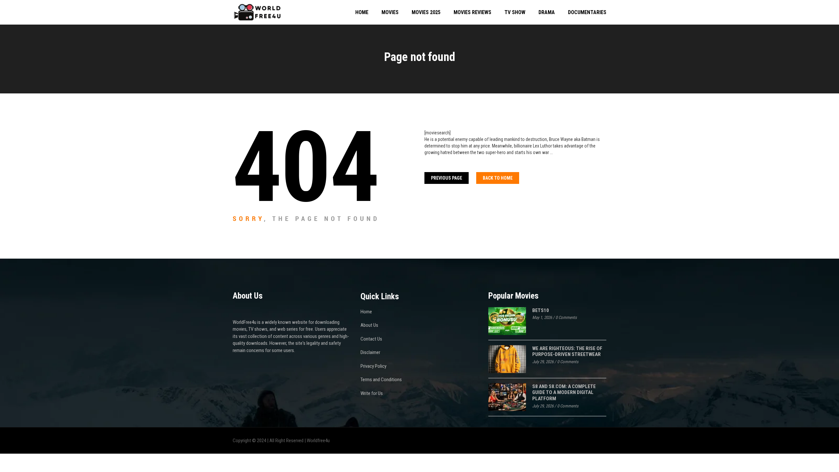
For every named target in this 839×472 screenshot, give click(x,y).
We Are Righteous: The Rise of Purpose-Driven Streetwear (567, 351)
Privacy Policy (373, 366)
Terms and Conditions (381, 380)
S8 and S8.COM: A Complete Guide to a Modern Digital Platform (564, 393)
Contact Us (371, 339)
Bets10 (540, 310)
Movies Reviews (472, 12)
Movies (390, 12)
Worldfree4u (318, 440)
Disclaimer (370, 352)
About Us (369, 325)
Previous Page (446, 178)
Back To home (498, 178)
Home (361, 12)
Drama (546, 12)
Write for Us (372, 393)
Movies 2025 (426, 12)
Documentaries (587, 12)
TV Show (514, 12)
